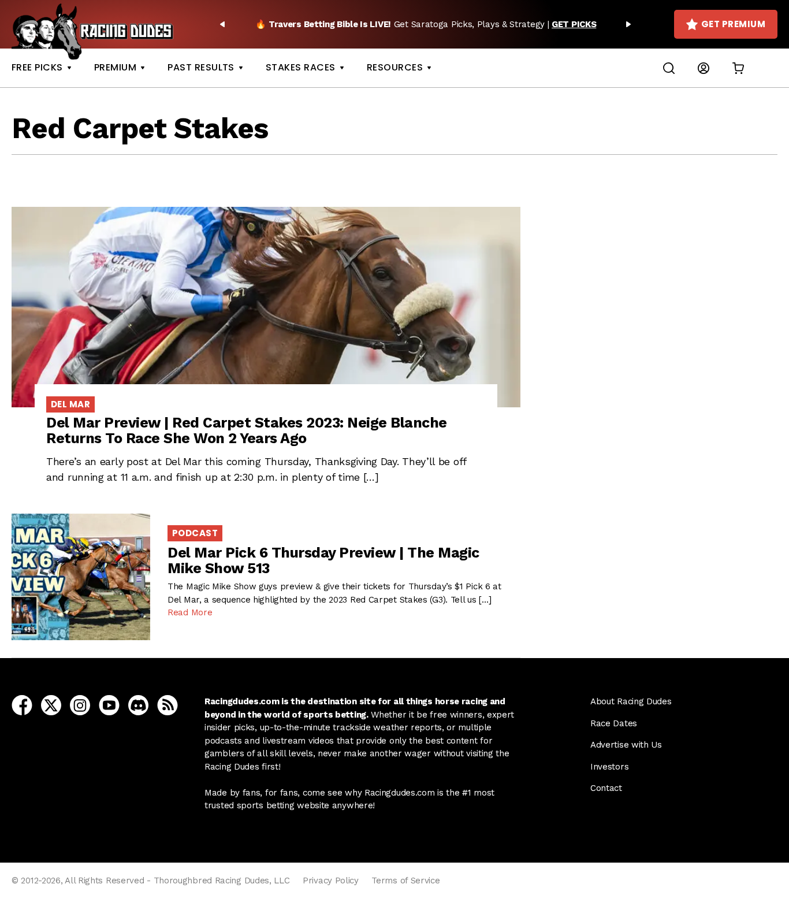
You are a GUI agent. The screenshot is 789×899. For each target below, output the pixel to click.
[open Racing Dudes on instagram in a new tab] (80, 705)
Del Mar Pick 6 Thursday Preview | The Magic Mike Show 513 (323, 560)
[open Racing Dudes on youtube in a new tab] (109, 705)
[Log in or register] (703, 68)
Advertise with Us (626, 745)
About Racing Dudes (631, 701)
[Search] (669, 67)
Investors (609, 766)
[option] (425, 24)
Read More (190, 612)
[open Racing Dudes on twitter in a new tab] (51, 705)
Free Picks (37, 67)
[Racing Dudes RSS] (167, 705)
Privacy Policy (331, 880)
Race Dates (613, 723)
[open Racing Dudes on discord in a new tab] (138, 705)
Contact (606, 788)
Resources (395, 67)
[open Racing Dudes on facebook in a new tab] (22, 705)
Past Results (201, 67)
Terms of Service (405, 880)
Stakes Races (301, 67)
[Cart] (738, 68)
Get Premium (733, 24)
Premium (115, 67)
